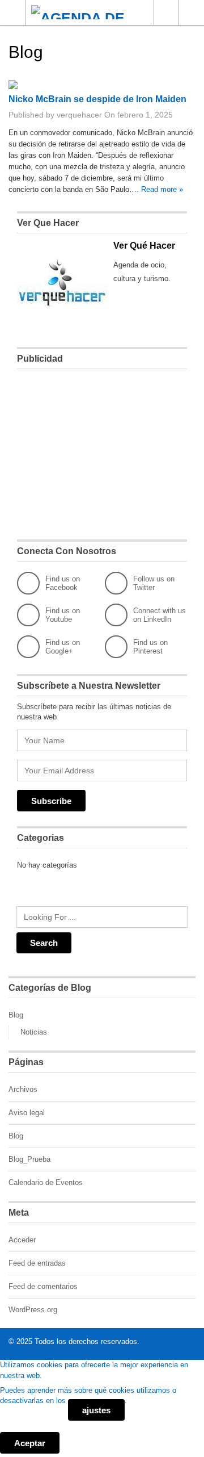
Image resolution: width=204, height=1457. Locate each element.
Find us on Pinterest (150, 646)
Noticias (33, 1032)
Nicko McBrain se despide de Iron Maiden (97, 99)
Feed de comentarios (43, 1286)
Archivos (22, 1089)
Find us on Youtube (62, 614)
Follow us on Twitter (154, 583)
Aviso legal (26, 1112)
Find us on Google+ (62, 646)
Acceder (22, 1240)
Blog (15, 1015)
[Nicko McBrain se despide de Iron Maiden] (13, 86)
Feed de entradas (37, 1263)
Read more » (162, 189)
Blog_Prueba (29, 1159)
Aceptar (29, 1443)
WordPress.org (32, 1309)
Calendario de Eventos (45, 1182)
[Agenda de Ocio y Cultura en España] (91, 12)
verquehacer (79, 114)
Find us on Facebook (62, 583)
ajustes (96, 1410)
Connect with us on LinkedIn (159, 614)
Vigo (165, 12)
